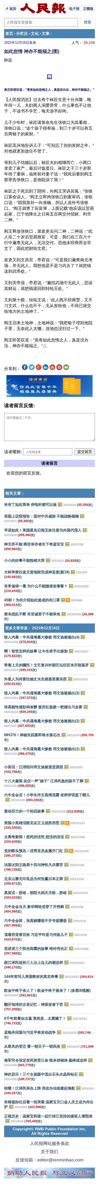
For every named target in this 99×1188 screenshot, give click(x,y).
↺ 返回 (11, 9)
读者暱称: (13, 452)
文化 (35, 33)
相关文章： (15, 493)
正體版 (88, 9)
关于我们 (49, 1151)
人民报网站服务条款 (49, 1143)
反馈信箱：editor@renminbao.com (49, 1160)
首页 (9, 33)
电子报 (74, 9)
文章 (46, 33)
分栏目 (22, 33)
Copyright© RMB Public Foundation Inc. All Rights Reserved (49, 1131)
